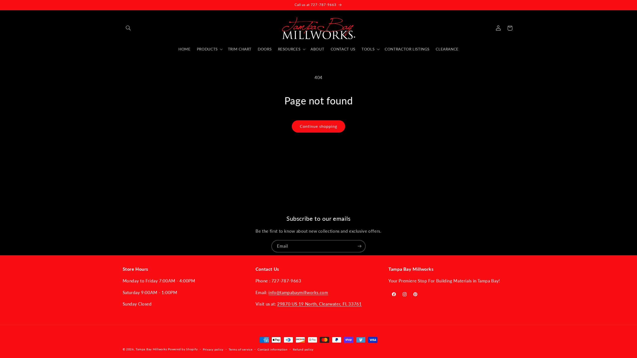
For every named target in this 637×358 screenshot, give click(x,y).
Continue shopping (318, 126)
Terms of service (241, 349)
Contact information (273, 349)
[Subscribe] (359, 246)
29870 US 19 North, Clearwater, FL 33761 (319, 304)
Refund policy (303, 349)
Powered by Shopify (183, 349)
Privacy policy (213, 349)
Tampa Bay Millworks (151, 349)
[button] (128, 28)
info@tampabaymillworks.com (298, 292)
